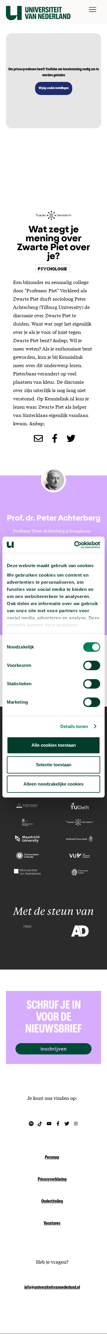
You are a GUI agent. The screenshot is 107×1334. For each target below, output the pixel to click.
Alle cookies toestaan (54, 745)
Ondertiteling (52, 1201)
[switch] (91, 665)
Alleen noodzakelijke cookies (53, 783)
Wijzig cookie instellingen (54, 88)
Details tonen (74, 726)
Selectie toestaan (53, 764)
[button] (92, 9)
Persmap (52, 1157)
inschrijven (53, 1049)
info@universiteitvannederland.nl (52, 1287)
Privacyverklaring (52, 1179)
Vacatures (52, 1223)
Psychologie (52, 268)
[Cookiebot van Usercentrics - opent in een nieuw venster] (75, 545)
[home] (38, 9)
